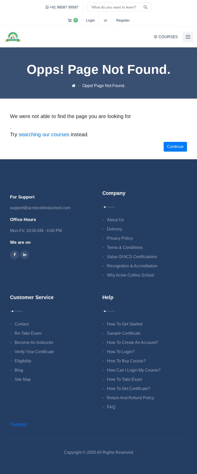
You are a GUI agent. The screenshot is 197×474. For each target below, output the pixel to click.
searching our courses (44, 134)
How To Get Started (124, 324)
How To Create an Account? (132, 342)
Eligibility (23, 361)
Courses (168, 37)
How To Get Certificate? (128, 388)
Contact (22, 324)
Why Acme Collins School (130, 275)
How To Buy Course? (126, 361)
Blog (19, 370)
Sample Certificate (124, 333)
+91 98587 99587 (63, 7)
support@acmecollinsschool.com (40, 208)
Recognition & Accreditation (132, 266)
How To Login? (120, 352)
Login (90, 20)
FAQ (111, 407)
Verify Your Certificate (34, 352)
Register (123, 20)
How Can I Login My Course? (134, 370)
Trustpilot (18, 424)
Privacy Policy (120, 238)
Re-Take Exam (28, 333)
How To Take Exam (124, 379)
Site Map (23, 379)
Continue (175, 146)
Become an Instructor (34, 342)
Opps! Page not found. (103, 85)
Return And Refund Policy (130, 398)
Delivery (114, 229)
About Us (115, 220)
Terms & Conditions (125, 247)
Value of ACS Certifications (132, 257)
